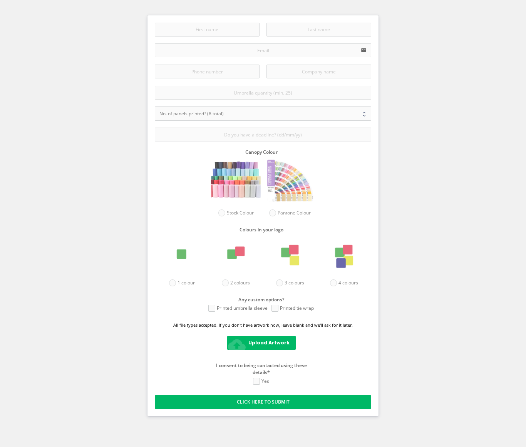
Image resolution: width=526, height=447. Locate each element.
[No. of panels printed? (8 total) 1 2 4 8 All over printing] (263, 113)
